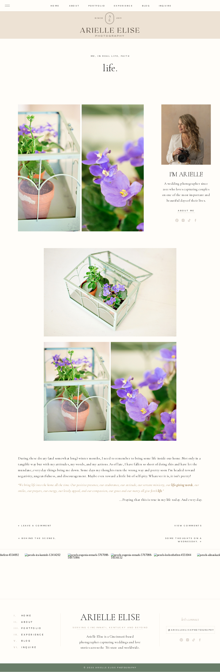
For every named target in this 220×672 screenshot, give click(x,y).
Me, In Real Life (104, 56)
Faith (125, 56)
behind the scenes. (38, 538)
